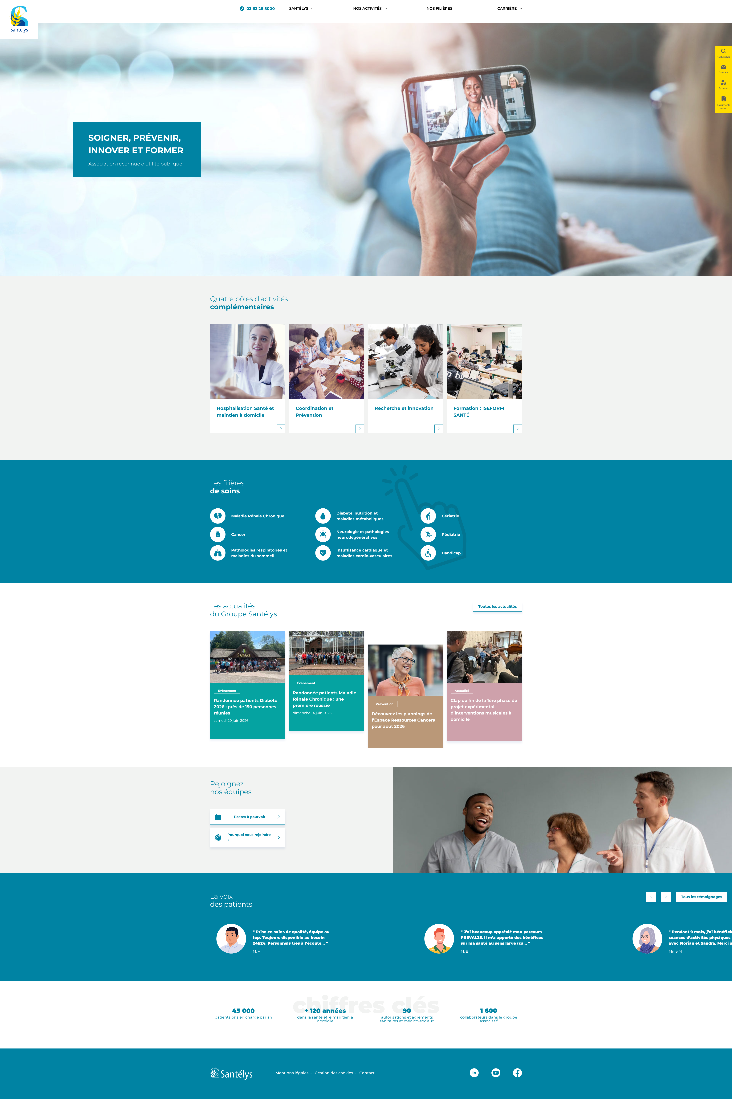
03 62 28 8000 (260, 8)
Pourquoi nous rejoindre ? (249, 837)
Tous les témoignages (701, 897)
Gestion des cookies (334, 1073)
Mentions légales (291, 1073)
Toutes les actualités (497, 606)
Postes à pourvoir (249, 817)
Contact (367, 1073)
